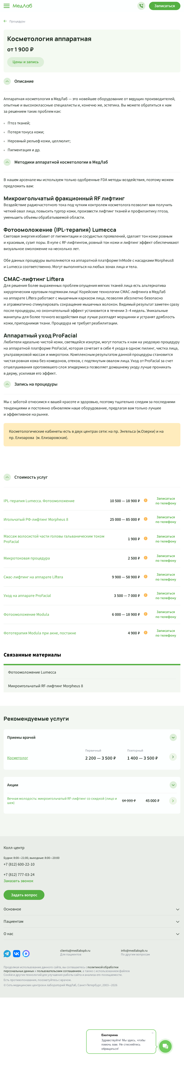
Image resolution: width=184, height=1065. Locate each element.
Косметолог (17, 758)
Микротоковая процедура (27, 558)
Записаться (164, 6)
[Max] (26, 957)
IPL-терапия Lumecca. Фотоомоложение (39, 501)
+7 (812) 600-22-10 (19, 864)
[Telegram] (7, 957)
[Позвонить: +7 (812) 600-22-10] (141, 6)
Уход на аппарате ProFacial (27, 595)
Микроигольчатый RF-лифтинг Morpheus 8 (45, 686)
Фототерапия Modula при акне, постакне (40, 633)
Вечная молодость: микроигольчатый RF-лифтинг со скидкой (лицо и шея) (62, 801)
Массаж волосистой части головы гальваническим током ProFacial (54, 539)
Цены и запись (26, 62)
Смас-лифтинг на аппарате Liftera (33, 577)
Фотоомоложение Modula (26, 614)
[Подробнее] (173, 757)
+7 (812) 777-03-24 (19, 874)
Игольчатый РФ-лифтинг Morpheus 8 (36, 519)
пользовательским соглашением (59, 971)
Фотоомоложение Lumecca (32, 672)
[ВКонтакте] (16, 957)
